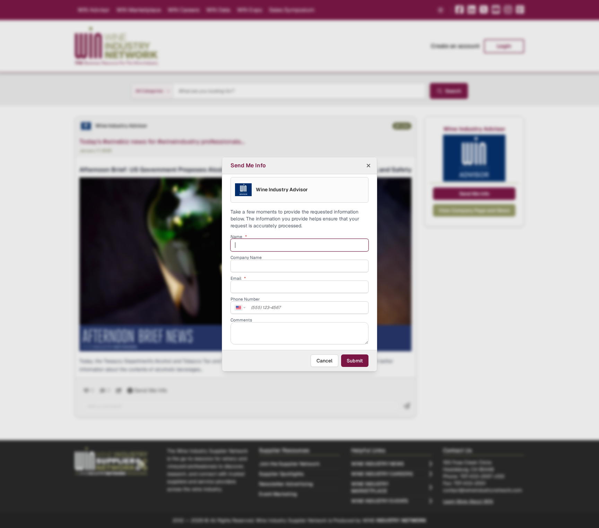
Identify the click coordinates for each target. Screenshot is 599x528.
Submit (355, 361)
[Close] (368, 165)
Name (239, 237)
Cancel (324, 361)
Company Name (246, 257)
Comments (241, 320)
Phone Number (245, 299)
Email (238, 278)
